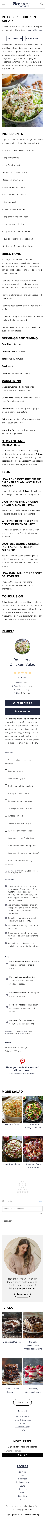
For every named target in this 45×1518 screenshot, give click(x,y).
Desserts (23, 1489)
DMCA (22, 1430)
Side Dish (22, 1496)
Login (41, 1201)
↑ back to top (22, 1402)
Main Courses (22, 1482)
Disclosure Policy (22, 1427)
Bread (22, 1475)
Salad (22, 1492)
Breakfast (22, 1479)
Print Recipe (32, 38)
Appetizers (22, 1472)
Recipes (22, 1466)
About (22, 1411)
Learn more (22, 1294)
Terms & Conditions (22, 1420)
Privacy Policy (22, 1416)
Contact (22, 1423)
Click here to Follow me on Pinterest (22, 1073)
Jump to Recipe (14, 38)
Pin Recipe (24, 711)
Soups (22, 1486)
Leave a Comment (35, 30)
